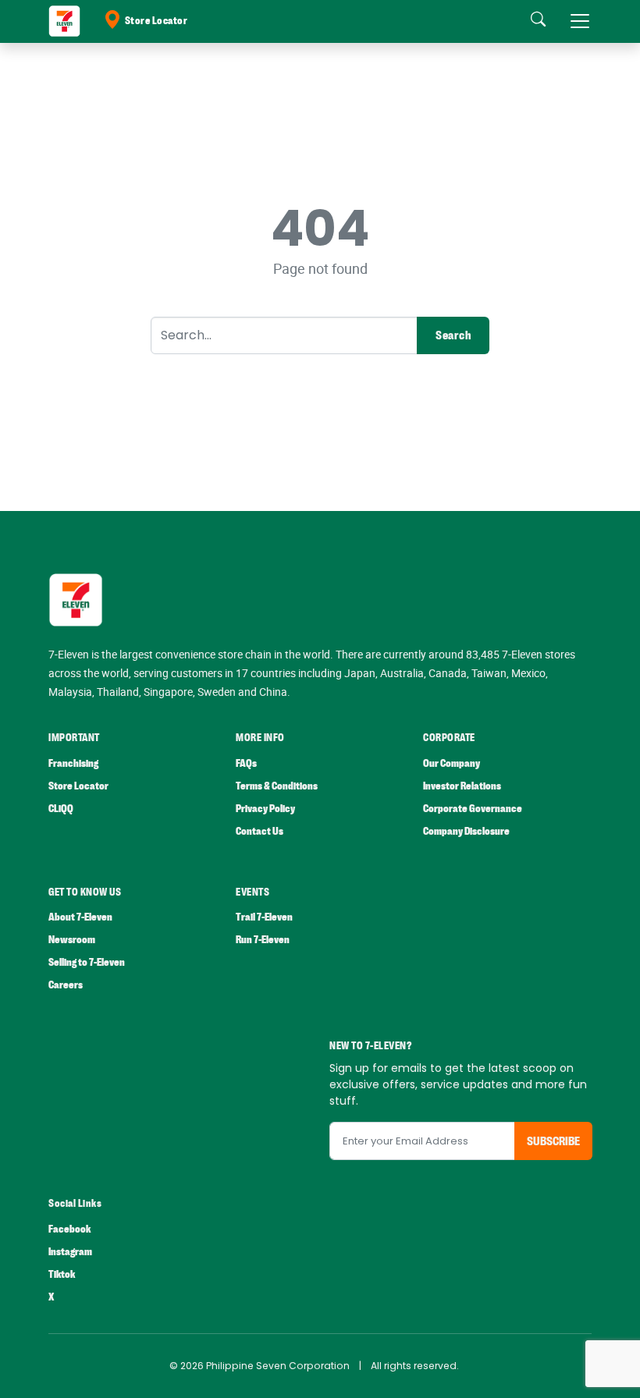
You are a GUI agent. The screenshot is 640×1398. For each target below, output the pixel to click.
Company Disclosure (466, 831)
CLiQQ (60, 808)
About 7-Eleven (80, 917)
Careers (65, 985)
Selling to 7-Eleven (86, 962)
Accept (591, 1370)
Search (453, 335)
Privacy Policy (265, 808)
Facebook (69, 1229)
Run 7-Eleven (263, 940)
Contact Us (259, 831)
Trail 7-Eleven (264, 917)
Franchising (73, 763)
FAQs (246, 763)
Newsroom (71, 940)
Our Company (451, 763)
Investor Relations (462, 786)
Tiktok (61, 1274)
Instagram (70, 1252)
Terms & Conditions (277, 786)
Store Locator (156, 21)
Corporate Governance (472, 808)
